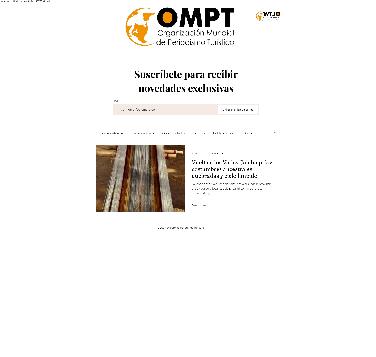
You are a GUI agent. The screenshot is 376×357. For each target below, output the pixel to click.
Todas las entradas (110, 133)
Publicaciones (223, 133)
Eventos (199, 133)
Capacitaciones (142, 133)
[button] (275, 134)
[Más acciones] (272, 153)
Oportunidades (173, 133)
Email (116, 100)
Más (244, 133)
